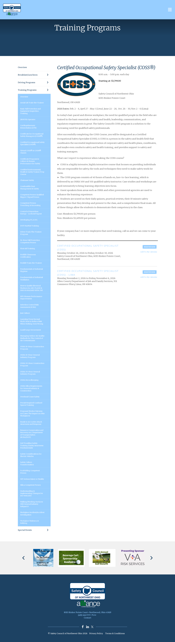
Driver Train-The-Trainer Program (31, 233)
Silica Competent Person (30, 485)
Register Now (149, 247)
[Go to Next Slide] (151, 558)
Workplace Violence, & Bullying (29, 522)
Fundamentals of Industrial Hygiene (31, 270)
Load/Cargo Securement (30, 330)
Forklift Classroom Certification (28, 256)
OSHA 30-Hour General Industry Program (30, 373)
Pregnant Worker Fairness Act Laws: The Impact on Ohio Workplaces (32, 413)
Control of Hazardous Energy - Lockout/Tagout (31, 212)
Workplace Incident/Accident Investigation (32, 513)
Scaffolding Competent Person (30, 471)
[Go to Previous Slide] (23, 558)
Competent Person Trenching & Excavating (30, 204)
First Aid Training (27, 248)
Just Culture (25, 313)
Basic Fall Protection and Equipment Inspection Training (30, 111)
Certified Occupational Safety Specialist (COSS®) (32, 143)
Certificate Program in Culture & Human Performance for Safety (30, 161)
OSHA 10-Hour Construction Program (32, 347)
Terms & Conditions (115, 633)
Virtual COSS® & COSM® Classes (30, 152)
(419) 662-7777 (84, 615)
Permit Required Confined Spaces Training (31, 404)
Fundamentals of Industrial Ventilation (31, 278)
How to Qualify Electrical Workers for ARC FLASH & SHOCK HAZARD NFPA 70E (31, 288)
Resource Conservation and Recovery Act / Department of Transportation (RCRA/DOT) (31, 433)
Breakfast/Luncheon (28, 75)
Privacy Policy (96, 633)
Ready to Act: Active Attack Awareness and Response (31, 423)
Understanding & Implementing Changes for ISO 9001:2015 (31, 493)
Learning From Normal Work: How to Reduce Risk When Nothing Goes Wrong (31, 321)
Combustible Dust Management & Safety (29, 187)
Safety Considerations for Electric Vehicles (31, 455)
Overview (22, 67)
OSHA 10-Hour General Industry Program (30, 356)
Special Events (25, 530)
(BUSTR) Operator (27, 119)
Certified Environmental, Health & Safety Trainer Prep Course (32, 172)
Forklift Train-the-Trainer (31, 263)
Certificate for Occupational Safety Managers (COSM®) (31, 135)
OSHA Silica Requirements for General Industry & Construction (31, 388)
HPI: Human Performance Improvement (31, 297)
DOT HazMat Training (29, 226)
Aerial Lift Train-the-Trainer (32, 103)
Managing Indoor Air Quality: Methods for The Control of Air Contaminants (32, 338)
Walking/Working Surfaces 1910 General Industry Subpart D (31, 504)
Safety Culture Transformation (27, 463)
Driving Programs (26, 82)
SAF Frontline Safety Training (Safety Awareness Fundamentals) (31, 445)
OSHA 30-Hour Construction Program (32, 364)
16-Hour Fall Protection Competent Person (30, 241)
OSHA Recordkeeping (29, 380)
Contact (87, 618)
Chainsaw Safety (27, 180)
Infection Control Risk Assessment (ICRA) (29, 306)
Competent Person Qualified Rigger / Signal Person (32, 196)
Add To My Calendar (148, 252)
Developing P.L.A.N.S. (29, 220)
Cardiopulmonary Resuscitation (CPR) (28, 126)
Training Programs (27, 90)
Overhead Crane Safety (29, 397)
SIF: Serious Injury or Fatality (32, 479)
